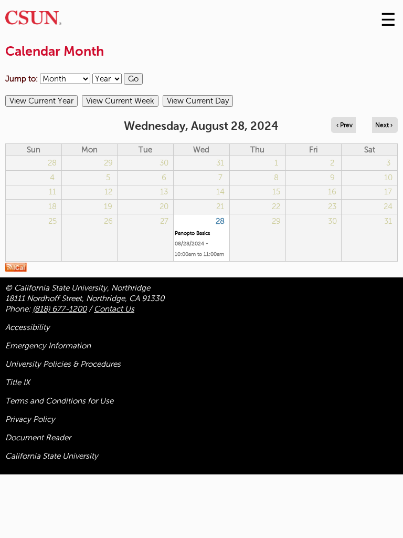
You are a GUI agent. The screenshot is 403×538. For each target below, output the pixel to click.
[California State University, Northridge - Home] (33, 20)
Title (17, 382)
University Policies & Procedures (63, 364)
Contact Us (114, 309)
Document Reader (38, 437)
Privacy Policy (30, 419)
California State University (51, 456)
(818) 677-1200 (60, 309)
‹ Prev (344, 125)
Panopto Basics (192, 233)
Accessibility (27, 327)
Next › (384, 125)
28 (220, 221)
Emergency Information (48, 346)
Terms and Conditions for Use (59, 401)
